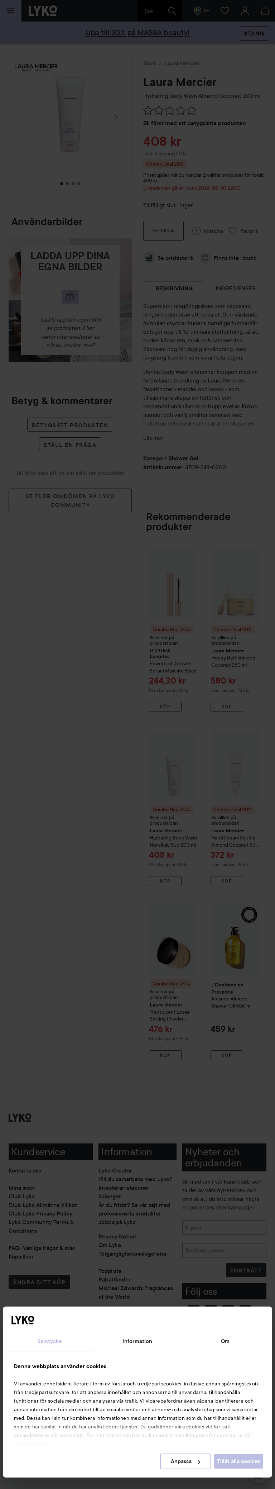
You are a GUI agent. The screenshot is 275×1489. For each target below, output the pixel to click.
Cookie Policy (31, 1444)
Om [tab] (225, 1341)
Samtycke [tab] (49, 1341)
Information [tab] (137, 1341)
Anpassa (181, 1461)
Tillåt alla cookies (238, 1461)
